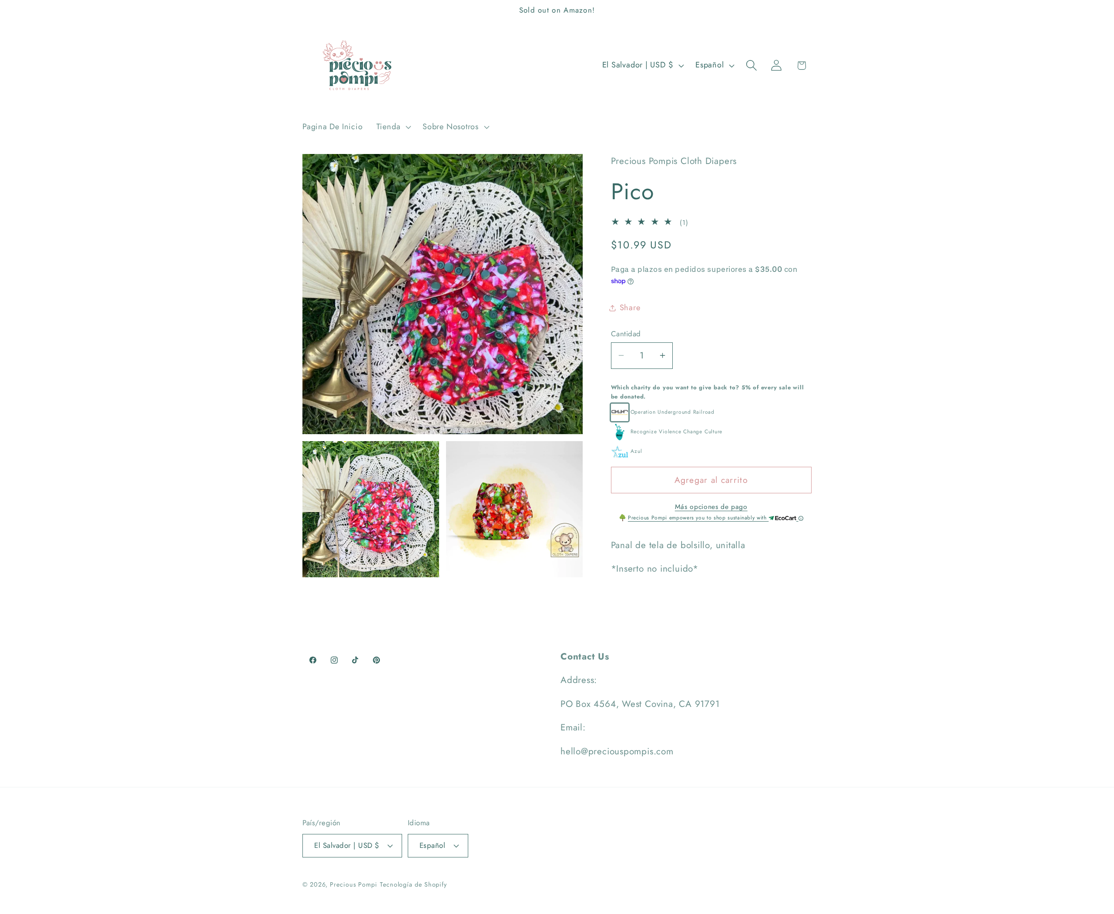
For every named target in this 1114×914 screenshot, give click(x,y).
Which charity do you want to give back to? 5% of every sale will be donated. (707, 392)
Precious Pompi (353, 884)
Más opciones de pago (711, 507)
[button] (392, 127)
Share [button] (630, 307)
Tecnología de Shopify (413, 884)
